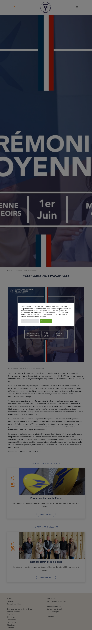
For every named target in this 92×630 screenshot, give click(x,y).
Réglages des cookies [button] (29, 321)
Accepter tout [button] (45, 321)
